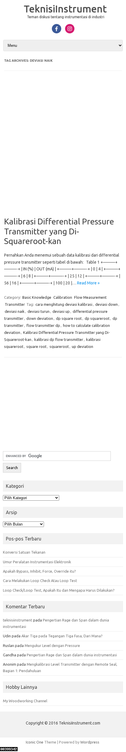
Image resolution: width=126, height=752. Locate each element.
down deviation (39, 318)
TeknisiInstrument (65, 8)
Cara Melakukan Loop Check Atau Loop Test (40, 580)
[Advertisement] (63, 148)
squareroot (59, 346)
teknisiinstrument (17, 620)
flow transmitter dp (43, 325)
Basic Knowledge (36, 297)
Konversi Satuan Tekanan (24, 552)
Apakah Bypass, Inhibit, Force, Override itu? (39, 571)
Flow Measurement (90, 297)
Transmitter (15, 304)
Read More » (88, 283)
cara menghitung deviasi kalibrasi (63, 304)
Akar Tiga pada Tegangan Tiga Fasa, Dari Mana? (62, 636)
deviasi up (61, 311)
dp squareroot (97, 318)
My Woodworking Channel (25, 701)
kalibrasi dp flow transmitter (58, 339)
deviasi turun (39, 311)
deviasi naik (15, 311)
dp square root (69, 318)
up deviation (82, 346)
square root (36, 346)
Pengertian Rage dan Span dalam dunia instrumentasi (72, 655)
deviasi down (106, 304)
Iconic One (34, 742)
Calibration (62, 297)
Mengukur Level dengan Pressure (52, 645)
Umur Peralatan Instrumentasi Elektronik (37, 562)
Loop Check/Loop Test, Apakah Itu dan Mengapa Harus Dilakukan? (59, 590)
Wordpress (89, 742)
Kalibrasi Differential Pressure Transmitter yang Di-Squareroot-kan (59, 231)
